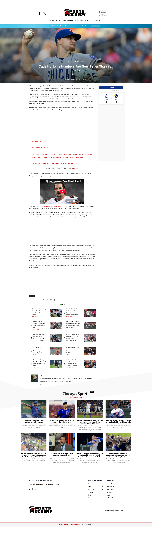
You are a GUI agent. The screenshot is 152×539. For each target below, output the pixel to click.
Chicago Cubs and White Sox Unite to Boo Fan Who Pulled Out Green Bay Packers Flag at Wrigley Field (33, 455)
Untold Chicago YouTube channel (51, 206)
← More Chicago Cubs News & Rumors (69, 524)
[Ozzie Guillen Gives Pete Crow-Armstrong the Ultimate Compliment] (62, 442)
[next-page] (78, 467)
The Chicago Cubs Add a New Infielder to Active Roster (33, 421)
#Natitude (56, 163)
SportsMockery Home (87, 524)
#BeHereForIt (48, 163)
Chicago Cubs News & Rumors (75, 61)
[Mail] (40, 383)
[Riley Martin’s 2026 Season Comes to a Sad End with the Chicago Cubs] (118, 409)
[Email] (79, 74)
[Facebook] (40, 14)
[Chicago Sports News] (75, 12)
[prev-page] (73, 467)
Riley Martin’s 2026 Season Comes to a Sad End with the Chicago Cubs (118, 421)
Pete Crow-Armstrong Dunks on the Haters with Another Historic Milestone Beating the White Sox (90, 455)
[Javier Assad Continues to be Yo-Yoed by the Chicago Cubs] (62, 409)
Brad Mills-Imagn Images (42, 296)
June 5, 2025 (74, 168)
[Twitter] (44, 14)
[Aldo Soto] (65, 80)
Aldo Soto (71, 79)
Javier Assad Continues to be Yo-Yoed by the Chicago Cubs (62, 421)
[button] (102, 20)
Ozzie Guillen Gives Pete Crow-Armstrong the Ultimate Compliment (62, 455)
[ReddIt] (76, 74)
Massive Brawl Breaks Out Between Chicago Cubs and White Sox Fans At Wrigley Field (118, 455)
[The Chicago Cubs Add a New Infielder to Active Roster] (33, 409)
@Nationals (45, 148)
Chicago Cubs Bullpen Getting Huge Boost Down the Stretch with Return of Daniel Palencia (90, 422)
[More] (83, 74)
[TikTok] (32, 489)
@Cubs (36, 148)
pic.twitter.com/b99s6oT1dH (69, 163)
